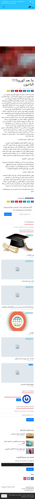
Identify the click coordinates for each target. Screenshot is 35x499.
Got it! (4, 496)
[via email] (8, 91)
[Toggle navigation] (3, 7)
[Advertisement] (17, 28)
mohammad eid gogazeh (12, 397)
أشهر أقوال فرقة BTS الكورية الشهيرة (15, 449)
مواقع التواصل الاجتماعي (27, 384)
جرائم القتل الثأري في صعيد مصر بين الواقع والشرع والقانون (18, 307)
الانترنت (30, 364)
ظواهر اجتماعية (21, 198)
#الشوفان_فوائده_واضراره (18, 434)
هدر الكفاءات (30, 255)
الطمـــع (31, 332)
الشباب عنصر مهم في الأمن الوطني (24, 358)
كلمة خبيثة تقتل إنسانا (28, 281)
